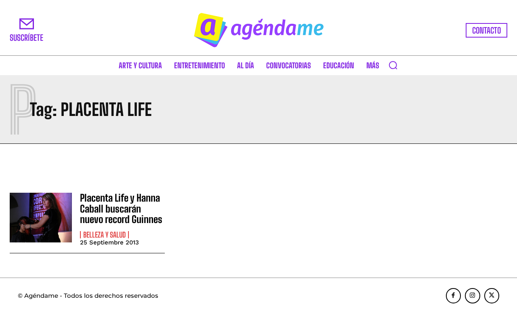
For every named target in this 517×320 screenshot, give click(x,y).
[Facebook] (453, 295)
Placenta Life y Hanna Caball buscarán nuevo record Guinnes (121, 208)
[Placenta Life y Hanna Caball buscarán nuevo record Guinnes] (41, 217)
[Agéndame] (258, 30)
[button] (393, 65)
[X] (492, 295)
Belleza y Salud (104, 234)
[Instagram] (472, 295)
